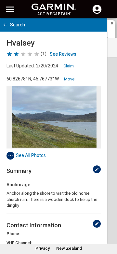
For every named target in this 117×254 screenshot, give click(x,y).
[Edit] (97, 169)
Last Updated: (20, 65)
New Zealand (69, 248)
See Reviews (63, 54)
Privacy (42, 248)
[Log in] (97, 13)
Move (69, 79)
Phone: (13, 233)
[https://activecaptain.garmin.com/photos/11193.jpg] (53, 117)
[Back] (5, 25)
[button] (109, 224)
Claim (68, 66)
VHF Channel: (19, 242)
